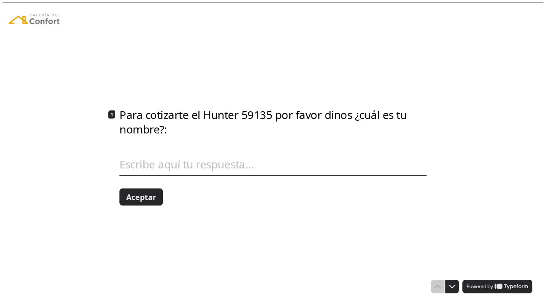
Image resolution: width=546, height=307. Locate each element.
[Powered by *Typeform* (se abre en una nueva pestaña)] (497, 286)
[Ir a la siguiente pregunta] (452, 286)
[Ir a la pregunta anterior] (437, 286)
